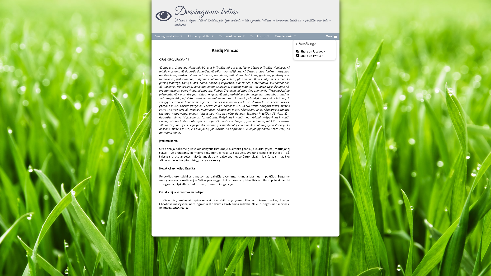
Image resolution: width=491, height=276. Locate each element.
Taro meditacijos (230, 36)
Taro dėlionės (284, 36)
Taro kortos (258, 36)
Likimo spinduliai (199, 36)
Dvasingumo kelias (206, 12)
